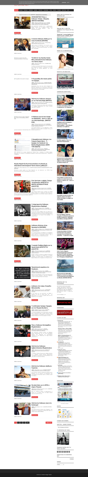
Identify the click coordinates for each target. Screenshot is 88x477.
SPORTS (54, 10)
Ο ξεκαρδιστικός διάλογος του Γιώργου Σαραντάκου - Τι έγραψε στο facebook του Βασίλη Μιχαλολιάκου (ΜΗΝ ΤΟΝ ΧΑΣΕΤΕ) (41, 143)
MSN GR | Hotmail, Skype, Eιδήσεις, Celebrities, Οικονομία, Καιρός (64, 376)
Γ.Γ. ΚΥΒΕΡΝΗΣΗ (47, 124)
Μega (36, 150)
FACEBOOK (44, 150)
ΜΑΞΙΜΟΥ (33, 24)
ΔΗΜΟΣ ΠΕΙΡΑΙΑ (43, 23)
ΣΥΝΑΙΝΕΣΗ (33, 272)
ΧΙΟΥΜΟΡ (44, 370)
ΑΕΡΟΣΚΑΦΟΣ (48, 289)
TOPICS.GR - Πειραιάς (62, 349)
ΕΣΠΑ (41, 389)
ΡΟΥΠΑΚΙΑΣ (47, 230)
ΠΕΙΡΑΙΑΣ (26, 10)
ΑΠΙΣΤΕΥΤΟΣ (33, 167)
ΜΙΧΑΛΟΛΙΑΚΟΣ (42, 230)
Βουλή (32, 43)
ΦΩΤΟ (41, 272)
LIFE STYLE (64, 10)
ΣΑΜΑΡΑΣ (39, 310)
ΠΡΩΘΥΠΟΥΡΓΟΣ (34, 84)
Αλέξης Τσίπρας (48, 42)
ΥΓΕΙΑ (51, 10)
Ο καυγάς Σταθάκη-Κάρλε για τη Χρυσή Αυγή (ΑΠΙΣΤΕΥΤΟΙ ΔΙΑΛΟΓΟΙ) (42, 247)
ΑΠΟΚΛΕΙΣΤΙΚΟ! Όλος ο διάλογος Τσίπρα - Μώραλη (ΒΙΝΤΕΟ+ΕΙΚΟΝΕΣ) (40, 18)
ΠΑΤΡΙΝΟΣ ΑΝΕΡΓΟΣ (43, 103)
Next (27, 422)
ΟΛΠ (39, 24)
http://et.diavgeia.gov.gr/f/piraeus (63, 427)
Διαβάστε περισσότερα (17, 34)
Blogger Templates (49, 474)
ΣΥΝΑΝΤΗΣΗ (44, 310)
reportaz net (17, 167)
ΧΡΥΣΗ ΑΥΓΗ (37, 64)
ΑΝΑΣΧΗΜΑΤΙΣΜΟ (34, 83)
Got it (68, 2)
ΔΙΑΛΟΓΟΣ (48, 23)
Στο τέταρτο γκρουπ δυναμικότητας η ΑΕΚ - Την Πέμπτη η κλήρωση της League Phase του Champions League (65, 322)
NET (33, 22)
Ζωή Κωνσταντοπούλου (40, 43)
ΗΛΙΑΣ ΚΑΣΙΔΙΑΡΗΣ (48, 125)
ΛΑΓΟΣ (39, 230)
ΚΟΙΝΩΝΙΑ (31, 10)
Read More (18, 32)
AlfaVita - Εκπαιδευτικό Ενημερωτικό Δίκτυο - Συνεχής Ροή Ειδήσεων (64, 335)
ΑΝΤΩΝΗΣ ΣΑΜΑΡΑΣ (41, 83)
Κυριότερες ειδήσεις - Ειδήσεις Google (64, 328)
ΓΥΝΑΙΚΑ (59, 10)
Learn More (64, 2)
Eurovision (48, 370)
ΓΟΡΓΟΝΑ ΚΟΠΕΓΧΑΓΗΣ (35, 370)
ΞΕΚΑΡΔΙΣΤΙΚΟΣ (39, 150)
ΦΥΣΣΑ (51, 230)
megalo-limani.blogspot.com (63, 357)
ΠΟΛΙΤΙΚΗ (40, 10)
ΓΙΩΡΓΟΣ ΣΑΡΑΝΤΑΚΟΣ (40, 149)
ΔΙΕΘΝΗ (35, 10)
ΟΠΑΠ (45, 290)
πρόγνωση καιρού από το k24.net (65, 418)
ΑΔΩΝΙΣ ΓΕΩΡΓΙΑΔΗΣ (48, 82)
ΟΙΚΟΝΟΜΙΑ (46, 10)
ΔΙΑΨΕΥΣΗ (49, 83)
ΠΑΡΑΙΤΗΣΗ (43, 330)
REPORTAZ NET (21, 5)
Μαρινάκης (36, 24)
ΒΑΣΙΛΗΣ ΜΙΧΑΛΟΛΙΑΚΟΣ (45, 350)
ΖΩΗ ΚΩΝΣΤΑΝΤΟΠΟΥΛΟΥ (45, 167)
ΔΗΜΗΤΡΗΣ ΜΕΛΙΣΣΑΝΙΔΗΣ (36, 290)
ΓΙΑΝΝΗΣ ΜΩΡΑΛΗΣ (38, 23)
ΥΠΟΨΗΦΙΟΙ (37, 272)
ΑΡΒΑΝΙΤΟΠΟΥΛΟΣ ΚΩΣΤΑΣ (36, 350)
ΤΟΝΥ (47, 310)
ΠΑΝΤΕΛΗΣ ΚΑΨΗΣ (35, 103)
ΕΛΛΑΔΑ (21, 10)
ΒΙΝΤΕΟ (47, 102)
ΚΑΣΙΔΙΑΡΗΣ (35, 230)
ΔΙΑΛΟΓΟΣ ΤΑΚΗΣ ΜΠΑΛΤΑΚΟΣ (40, 125)
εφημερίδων (67, 403)
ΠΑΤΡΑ (39, 103)
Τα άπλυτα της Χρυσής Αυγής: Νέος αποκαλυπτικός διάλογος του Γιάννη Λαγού (41, 59)
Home (17, 10)
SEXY (68, 10)
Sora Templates (42, 474)
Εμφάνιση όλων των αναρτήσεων (41, 14)
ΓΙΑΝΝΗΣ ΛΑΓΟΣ (48, 63)
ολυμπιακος (42, 24)
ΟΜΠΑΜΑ (33, 310)
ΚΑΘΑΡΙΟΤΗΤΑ (38, 330)
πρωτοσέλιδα (63, 403)
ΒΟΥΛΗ (36, 167)
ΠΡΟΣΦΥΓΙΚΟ (46, 24)
